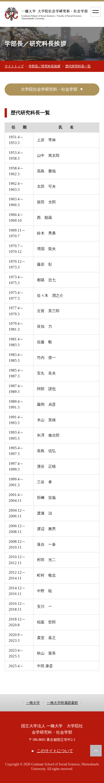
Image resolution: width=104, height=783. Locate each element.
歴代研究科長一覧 (78, 66)
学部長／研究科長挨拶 (44, 66)
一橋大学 (33, 702)
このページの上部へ (96, 750)
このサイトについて (55, 751)
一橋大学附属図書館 (62, 702)
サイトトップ (14, 66)
